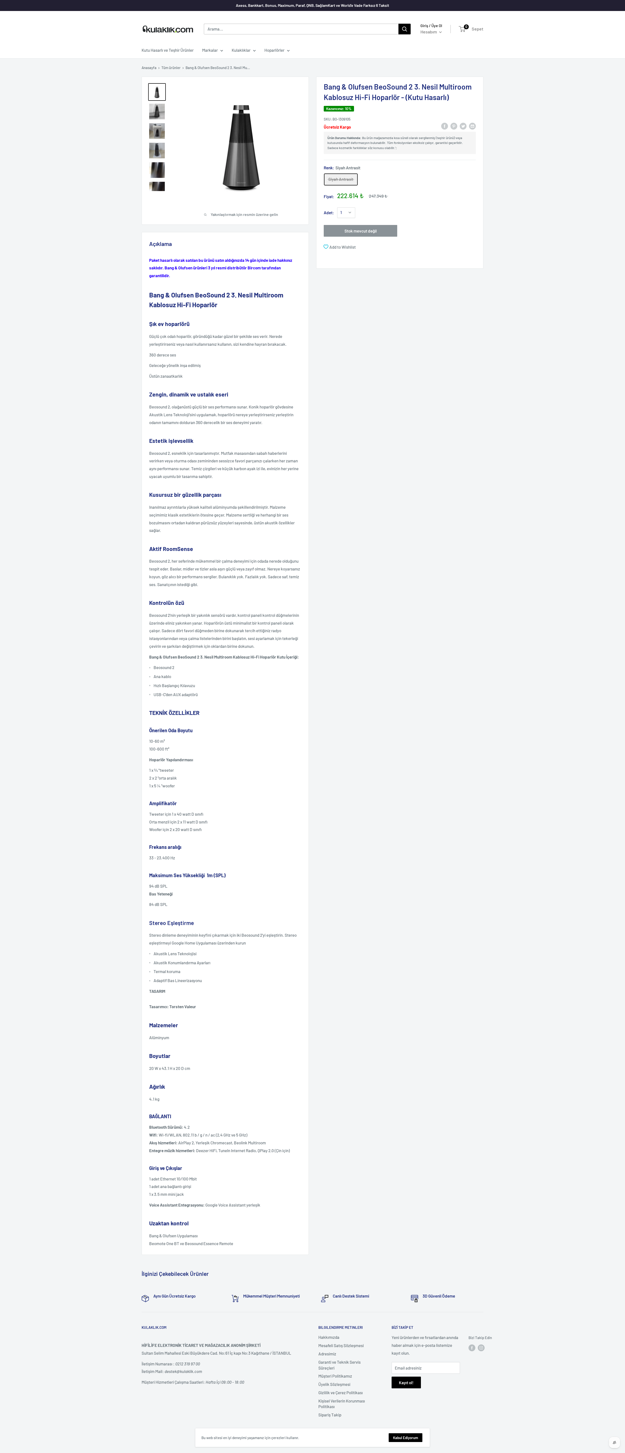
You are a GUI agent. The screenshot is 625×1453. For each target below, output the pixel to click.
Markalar (210, 50)
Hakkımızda (328, 1337)
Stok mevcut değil (360, 230)
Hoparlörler (274, 50)
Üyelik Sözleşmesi (334, 1384)
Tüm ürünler (171, 67)
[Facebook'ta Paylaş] (444, 126)
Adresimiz (327, 1353)
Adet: (329, 212)
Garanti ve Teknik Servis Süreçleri (339, 1365)
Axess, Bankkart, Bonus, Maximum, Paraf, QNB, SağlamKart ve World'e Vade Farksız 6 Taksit (312, 5)
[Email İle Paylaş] (472, 126)
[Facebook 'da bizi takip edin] (472, 1347)
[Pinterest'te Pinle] (453, 126)
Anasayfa (149, 67)
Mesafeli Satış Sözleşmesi (341, 1345)
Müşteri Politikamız (335, 1375)
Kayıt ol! (406, 1382)
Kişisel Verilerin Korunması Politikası (341, 1403)
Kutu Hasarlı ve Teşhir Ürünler (168, 50)
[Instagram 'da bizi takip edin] (481, 1347)
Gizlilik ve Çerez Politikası (340, 1392)
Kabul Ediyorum (405, 1437)
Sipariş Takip (329, 1414)
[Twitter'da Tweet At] (463, 126)
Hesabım (429, 31)
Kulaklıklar (241, 50)
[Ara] (404, 29)
